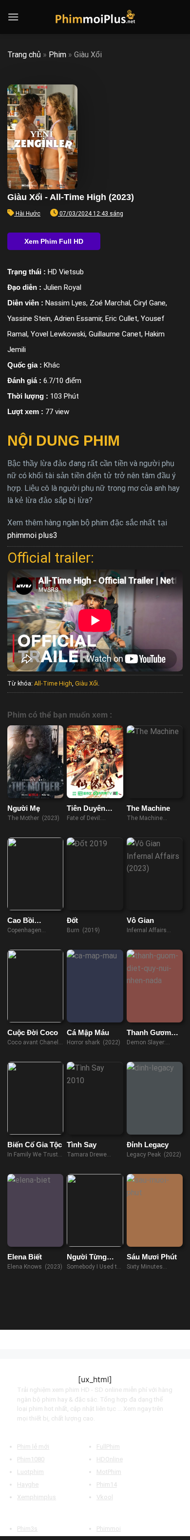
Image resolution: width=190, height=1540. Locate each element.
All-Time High (53, 683)
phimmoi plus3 (32, 535)
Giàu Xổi (86, 683)
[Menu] (13, 17)
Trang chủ (24, 54)
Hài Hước (28, 213)
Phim (57, 54)
